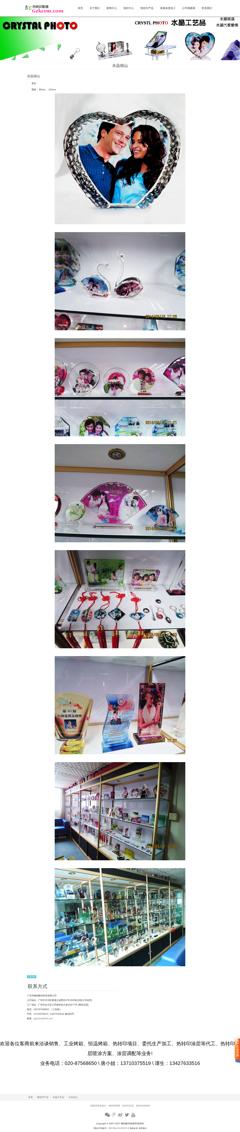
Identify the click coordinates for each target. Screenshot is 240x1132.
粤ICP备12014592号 (118, 1128)
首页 (80, 8)
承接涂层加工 (168, 8)
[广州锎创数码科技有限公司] (48, 8)
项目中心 (128, 8)
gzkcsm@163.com (43, 1018)
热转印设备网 (143, 1105)
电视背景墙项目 (98, 1105)
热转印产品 (146, 8)
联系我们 (207, 8)
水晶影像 (31, 977)
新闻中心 (111, 8)
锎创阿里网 (114, 1105)
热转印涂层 (128, 1105)
